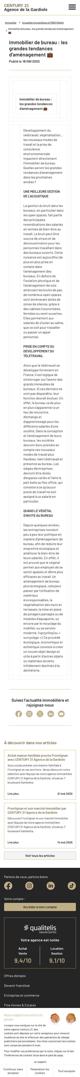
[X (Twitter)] (40, 714)
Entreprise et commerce (21, 995)
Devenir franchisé (17, 985)
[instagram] (29, 886)
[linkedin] (51, 886)
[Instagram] (29, 714)
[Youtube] (61, 714)
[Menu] (72, 6)
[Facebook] (18, 714)
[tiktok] (72, 886)
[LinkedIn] (50, 714)
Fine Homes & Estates (20, 1005)
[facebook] (8, 886)
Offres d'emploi (15, 976)
